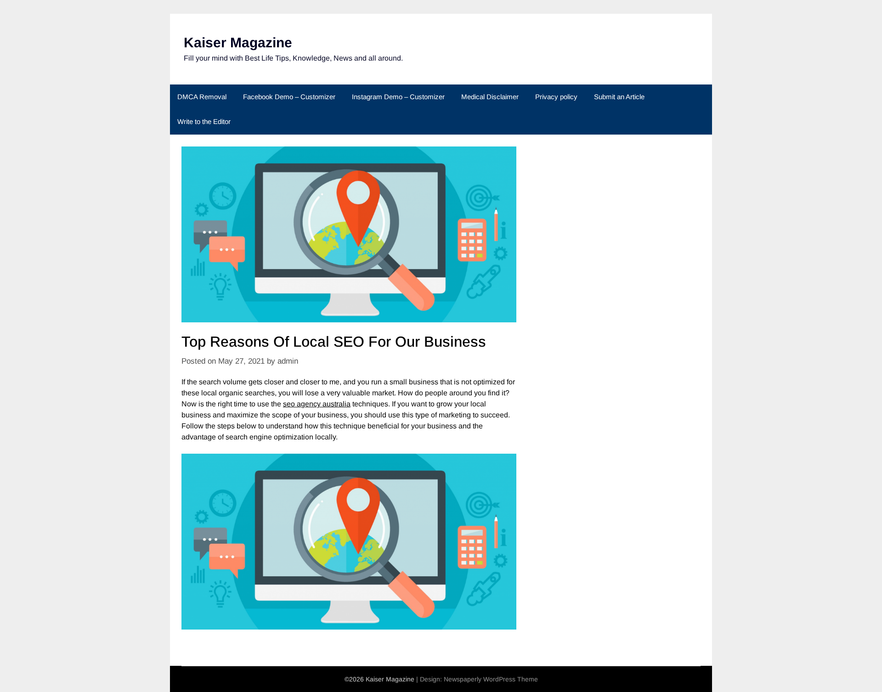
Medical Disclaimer (490, 97)
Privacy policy (556, 97)
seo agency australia (317, 404)
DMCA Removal (201, 97)
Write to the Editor (204, 121)
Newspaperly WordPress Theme (491, 679)
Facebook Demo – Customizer (289, 97)
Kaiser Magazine (238, 42)
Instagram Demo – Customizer (398, 97)
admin (287, 361)
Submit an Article (619, 97)
